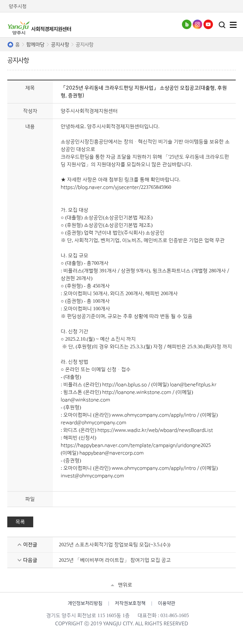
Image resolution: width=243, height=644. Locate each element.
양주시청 (18, 6)
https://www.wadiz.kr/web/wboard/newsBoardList (155, 430)
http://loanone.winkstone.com (136, 392)
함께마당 (35, 44)
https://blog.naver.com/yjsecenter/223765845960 (116, 187)
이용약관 (166, 603)
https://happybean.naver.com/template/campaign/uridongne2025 (136, 445)
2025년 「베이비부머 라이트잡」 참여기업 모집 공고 (115, 560)
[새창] (186, 27)
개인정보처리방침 (85, 603)
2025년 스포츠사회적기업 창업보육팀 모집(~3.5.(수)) (114, 545)
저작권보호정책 (130, 603)
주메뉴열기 (233, 25)
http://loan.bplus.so (124, 384)
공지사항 (60, 44)
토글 (222, 25)
